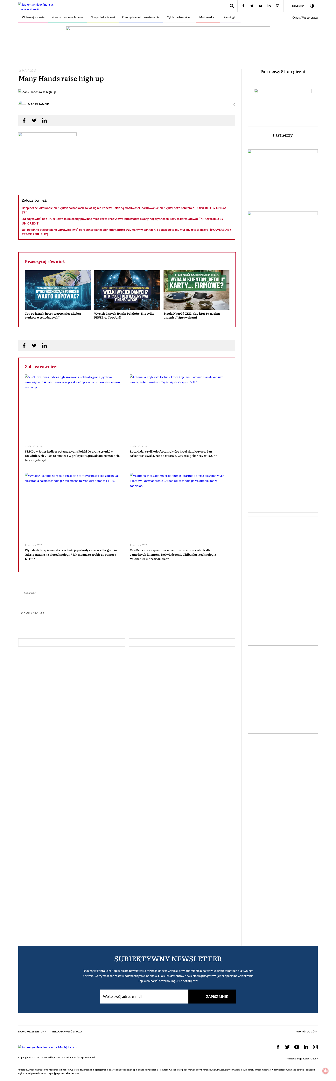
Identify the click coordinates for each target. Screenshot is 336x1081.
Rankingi (229, 17)
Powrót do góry (307, 1031)
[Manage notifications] (325, 1071)
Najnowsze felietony (32, 1031)
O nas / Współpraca (305, 17)
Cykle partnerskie (178, 17)
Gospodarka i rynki (103, 17)
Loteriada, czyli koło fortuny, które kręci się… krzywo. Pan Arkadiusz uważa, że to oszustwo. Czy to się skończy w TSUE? (173, 453)
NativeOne (127, 324)
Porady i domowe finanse (67, 17)
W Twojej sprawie (33, 17)
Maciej (38, 104)
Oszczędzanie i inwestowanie (140, 17)
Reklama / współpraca (67, 1031)
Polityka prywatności (84, 1057)
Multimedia (206, 17)
